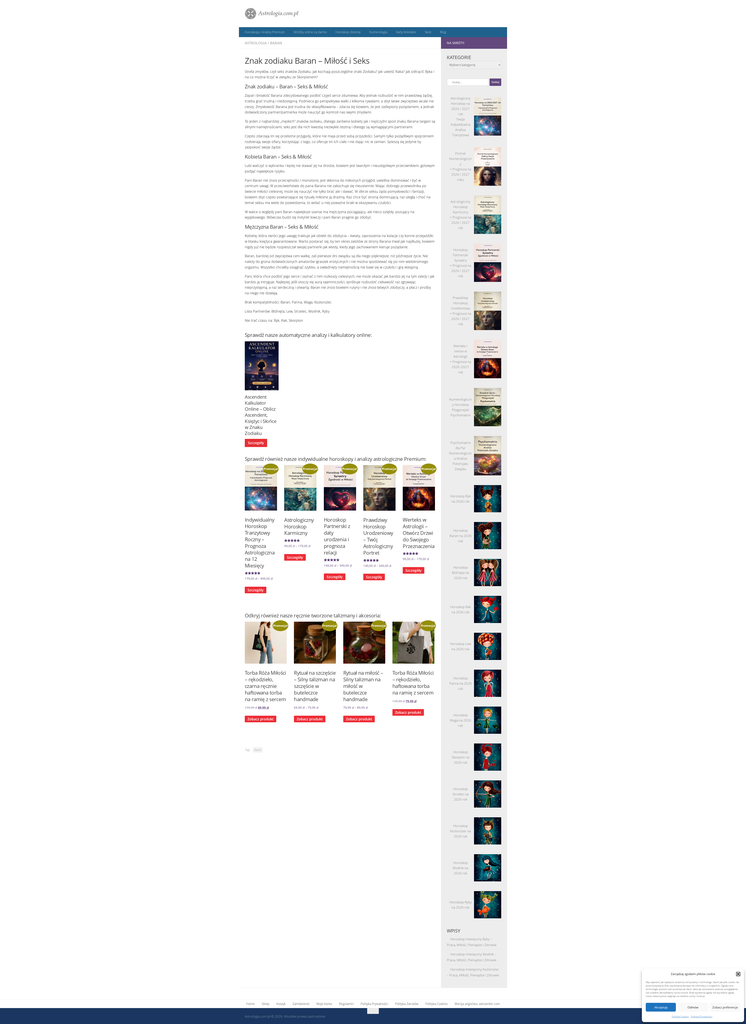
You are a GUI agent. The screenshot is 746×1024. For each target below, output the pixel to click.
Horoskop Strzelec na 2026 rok (460, 793)
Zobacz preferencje (725, 1007)
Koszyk (281, 1003)
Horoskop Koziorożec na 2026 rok (460, 830)
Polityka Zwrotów (406, 1003)
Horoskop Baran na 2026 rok (460, 535)
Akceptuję (661, 1007)
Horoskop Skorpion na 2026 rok (460, 756)
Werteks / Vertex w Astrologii (460, 350)
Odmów (693, 1007)
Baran (276, 42)
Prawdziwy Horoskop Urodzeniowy (460, 302)
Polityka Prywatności (701, 1016)
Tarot (426, 32)
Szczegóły (256, 442)
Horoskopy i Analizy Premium (265, 32)
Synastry (460, 260)
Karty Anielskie (404, 32)
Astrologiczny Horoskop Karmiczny (460, 206)
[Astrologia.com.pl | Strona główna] (272, 13)
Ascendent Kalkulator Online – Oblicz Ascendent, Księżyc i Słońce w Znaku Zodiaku (260, 414)
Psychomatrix (461, 415)
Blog (441, 32)
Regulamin (346, 1003)
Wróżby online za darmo (309, 32)
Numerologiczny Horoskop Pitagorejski (460, 404)
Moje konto (324, 1003)
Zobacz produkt (310, 718)
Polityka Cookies (680, 1016)
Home (250, 1003)
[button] (738, 974)
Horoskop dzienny (347, 32)
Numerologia (377, 32)
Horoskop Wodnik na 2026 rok (460, 867)
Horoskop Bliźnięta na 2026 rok (460, 572)
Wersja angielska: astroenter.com (477, 1003)
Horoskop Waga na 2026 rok (460, 720)
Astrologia (256, 42)
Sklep (265, 1003)
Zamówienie (301, 1003)
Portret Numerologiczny (460, 158)
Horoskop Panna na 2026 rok (460, 683)
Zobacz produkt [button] (261, 718)
